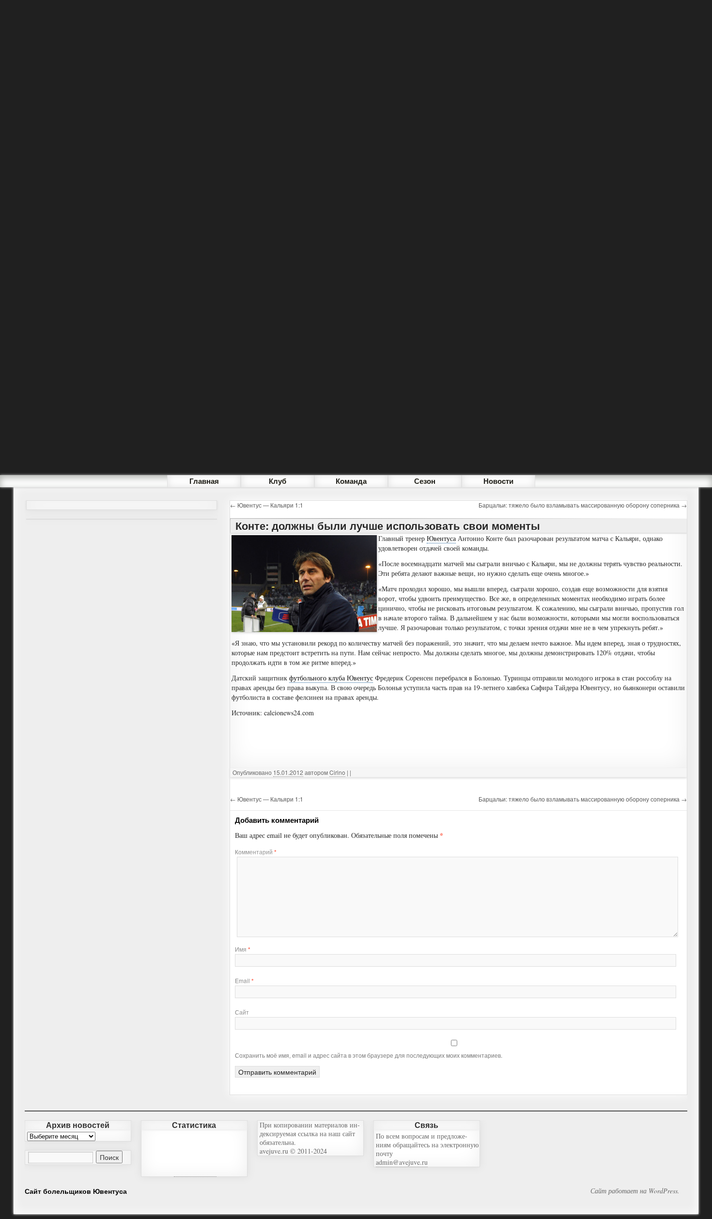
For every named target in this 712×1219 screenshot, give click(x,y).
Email (244, 980)
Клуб (277, 481)
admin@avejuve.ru (402, 1162)
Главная (204, 481)
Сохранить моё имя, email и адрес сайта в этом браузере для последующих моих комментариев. (368, 1055)
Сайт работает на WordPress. (635, 1191)
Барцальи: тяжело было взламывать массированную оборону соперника (583, 505)
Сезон (424, 481)
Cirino (337, 772)
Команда (351, 481)
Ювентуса (441, 538)
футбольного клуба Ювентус (331, 677)
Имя (242, 949)
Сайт (242, 1012)
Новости (498, 481)
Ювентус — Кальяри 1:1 (266, 505)
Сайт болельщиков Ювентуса (76, 1191)
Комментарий (256, 852)
